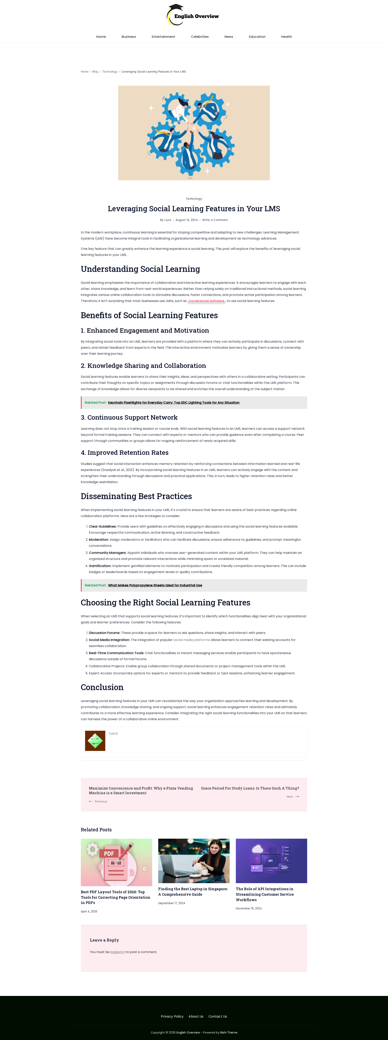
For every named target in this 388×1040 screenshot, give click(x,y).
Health (286, 36)
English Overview (188, 1032)
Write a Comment (215, 220)
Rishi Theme (228, 1032)
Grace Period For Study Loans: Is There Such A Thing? (250, 788)
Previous (101, 801)
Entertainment (163, 36)
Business (129, 36)
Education (257, 36)
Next (290, 797)
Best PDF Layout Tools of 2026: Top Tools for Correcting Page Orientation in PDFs (115, 897)
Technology (194, 199)
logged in (117, 952)
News (229, 36)
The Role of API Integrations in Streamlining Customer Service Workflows (265, 894)
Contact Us (218, 1017)
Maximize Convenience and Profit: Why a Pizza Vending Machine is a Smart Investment (141, 790)
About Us (196, 1017)
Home (101, 36)
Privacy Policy (172, 1017)
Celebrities (200, 36)
